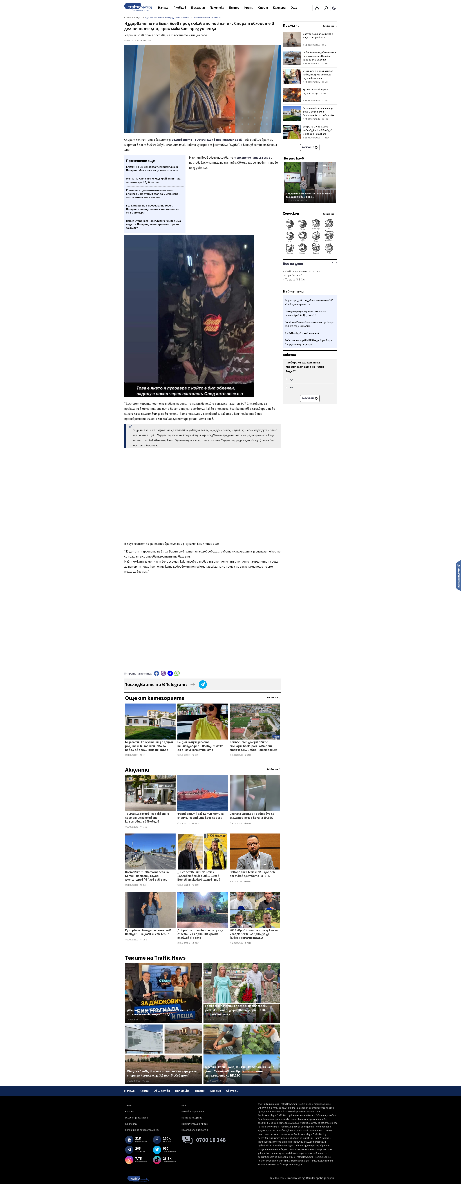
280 (326, 63)
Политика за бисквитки (195, 1130)
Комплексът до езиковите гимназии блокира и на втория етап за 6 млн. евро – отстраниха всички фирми (253, 746)
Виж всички (272, 697)
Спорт (263, 7)
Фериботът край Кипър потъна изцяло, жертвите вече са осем (200, 816)
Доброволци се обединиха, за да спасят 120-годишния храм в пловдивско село (200, 934)
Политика (217, 7)
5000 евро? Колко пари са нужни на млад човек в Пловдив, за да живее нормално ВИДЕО (254, 934)
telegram (170, 673)
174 (143, 755)
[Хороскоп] (310, 253)
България (198, 7)
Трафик (199, 1091)
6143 (249, 943)
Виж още (308, 147)
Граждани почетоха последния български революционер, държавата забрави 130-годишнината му (236, 1010)
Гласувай (308, 398)
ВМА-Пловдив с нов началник (302, 334)
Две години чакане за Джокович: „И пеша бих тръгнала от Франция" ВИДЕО (160, 1012)
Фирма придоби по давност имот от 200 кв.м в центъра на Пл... (309, 302)
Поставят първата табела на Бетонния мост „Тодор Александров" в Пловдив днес (147, 876)
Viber (163, 673)
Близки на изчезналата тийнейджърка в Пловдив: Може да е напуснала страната (200, 746)
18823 (224, 1081)
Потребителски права (195, 1124)
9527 (224, 1019)
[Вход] (317, 9)
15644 (146, 1019)
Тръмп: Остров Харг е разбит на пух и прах (315, 91)
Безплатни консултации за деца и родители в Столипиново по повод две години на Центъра (149, 746)
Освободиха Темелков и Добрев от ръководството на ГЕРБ (252, 874)
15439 (144, 827)
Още (294, 7)
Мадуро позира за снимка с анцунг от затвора (318, 35)
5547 (196, 943)
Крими (248, 7)
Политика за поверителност (142, 1130)
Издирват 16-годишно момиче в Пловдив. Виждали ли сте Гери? (148, 932)
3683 (196, 823)
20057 (305, 200)
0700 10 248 (211, 1140)
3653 (144, 885)
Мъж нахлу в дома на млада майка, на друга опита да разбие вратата (318, 74)
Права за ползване (192, 1118)
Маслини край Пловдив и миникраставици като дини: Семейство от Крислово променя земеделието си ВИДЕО (239, 1071)
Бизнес (234, 7)
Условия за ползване (136, 1118)
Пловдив (180, 7)
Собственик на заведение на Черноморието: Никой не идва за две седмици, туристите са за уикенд (319, 58)
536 (326, 82)
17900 (146, 1081)
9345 (249, 823)
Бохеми (215, 1091)
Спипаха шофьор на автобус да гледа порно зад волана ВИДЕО (252, 816)
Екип (184, 1105)
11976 (144, 939)
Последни (291, 25)
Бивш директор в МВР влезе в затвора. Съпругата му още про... (308, 343)
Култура (279, 7)
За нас (128, 1105)
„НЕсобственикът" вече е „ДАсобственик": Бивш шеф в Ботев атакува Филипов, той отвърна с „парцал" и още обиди (200, 876)
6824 (196, 755)
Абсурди (232, 1091)
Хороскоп (291, 213)
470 (326, 100)
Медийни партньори (193, 1111)
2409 (249, 755)
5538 (249, 881)
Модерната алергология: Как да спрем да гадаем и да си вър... (309, 195)
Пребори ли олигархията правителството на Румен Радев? (305, 367)
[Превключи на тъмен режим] (334, 7)
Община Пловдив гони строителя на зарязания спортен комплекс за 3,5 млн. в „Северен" (162, 1073)
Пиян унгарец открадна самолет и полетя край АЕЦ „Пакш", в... (305, 313)
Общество (162, 1091)
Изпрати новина (458, 575)
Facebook (156, 673)
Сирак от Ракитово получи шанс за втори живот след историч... (309, 324)
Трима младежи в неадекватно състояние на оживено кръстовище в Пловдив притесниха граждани (147, 818)
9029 (196, 885)
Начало (163, 7)
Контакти (131, 1124)
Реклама (130, 1111)
